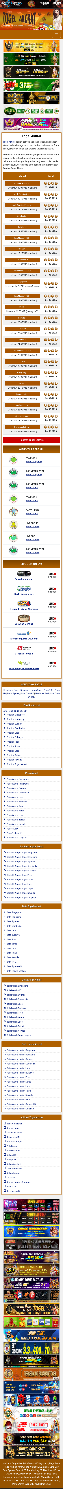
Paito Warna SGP (32, 1467)
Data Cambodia (14, 926)
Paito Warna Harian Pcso (18, 1077)
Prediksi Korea (13, 746)
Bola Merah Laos (14, 1004)
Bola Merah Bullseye (16, 1008)
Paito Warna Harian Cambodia (20, 1063)
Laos (22, 361)
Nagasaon (25, 690)
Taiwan (22, 329)
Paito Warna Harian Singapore (20, 1050)
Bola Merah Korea (15, 1017)
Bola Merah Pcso (14, 1013)
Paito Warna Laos (14, 797)
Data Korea (11, 944)
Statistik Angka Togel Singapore (21, 852)
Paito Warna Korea (15, 810)
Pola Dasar (11, 1146)
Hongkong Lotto (21, 405)
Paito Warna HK (30, 1463)
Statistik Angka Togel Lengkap (21, 897)
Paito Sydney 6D (14, 833)
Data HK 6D (11, 962)
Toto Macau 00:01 (21, 183)
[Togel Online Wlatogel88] (31, 1296)
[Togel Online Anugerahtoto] (31, 1387)
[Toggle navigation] (56, 35)
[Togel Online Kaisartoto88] (31, 1322)
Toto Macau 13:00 (21, 238)
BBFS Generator (14, 1123)
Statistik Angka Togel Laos (19, 884)
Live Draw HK (27, 693)
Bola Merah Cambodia (17, 999)
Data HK (45, 1467)
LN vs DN (10, 1177)
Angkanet (38, 1473)
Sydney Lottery (21, 416)
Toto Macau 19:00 (21, 296)
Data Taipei (11, 953)
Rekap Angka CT (14, 1164)
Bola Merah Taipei (15, 1026)
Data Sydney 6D (14, 966)
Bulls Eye (22, 227)
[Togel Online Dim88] (31, 59)
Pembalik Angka (14, 1141)
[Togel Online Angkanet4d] (31, 1413)
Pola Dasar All (13, 1150)
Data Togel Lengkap (16, 971)
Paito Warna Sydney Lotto (47, 1477)
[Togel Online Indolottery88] (31, 1400)
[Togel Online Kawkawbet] (31, 1244)
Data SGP (54, 1467)
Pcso (21, 307)
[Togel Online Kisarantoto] (31, 98)
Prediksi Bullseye (14, 737)
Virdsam (7, 1463)
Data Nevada (12, 957)
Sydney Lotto (21, 394)
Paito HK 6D (12, 828)
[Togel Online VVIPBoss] (31, 46)
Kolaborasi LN (13, 1137)
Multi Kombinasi (14, 1168)
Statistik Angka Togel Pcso (19, 875)
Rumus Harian (13, 1128)
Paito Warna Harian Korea (18, 1082)
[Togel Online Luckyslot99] (31, 1348)
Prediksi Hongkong (15, 719)
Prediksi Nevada (14, 759)
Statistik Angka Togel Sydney (20, 861)
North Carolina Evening (21, 205)
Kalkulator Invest (14, 1132)
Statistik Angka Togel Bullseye (21, 870)
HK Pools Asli (44, 1484)
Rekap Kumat (13, 1173)
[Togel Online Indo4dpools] (31, 1335)
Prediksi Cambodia (15, 728)
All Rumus (11, 1186)
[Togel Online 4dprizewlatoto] (31, 1309)
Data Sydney (12, 921)
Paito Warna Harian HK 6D (18, 1099)
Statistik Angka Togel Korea (19, 879)
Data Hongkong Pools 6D (15, 711)
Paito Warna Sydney (16, 788)
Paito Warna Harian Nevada (19, 1095)
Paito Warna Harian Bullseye (20, 1073)
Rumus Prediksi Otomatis (18, 1182)
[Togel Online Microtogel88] (31, 1205)
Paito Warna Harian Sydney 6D (21, 1104)
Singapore (21, 282)
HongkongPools (26, 1477)
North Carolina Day (22, 194)
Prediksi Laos (12, 733)
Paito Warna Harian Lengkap (20, 1108)
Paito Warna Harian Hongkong (20, 1054)
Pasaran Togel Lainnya (32, 439)
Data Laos (11, 930)
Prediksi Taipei (13, 755)
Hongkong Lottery (21, 427)
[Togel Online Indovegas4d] (31, 1452)
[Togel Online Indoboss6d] (31, 1218)
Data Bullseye (13, 935)
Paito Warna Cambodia (17, 792)
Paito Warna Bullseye (16, 801)
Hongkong (21, 372)
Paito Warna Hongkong (17, 784)
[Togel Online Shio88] (31, 1439)
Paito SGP (48, 690)
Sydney (22, 249)
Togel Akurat (31, 136)
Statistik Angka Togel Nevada (20, 893)
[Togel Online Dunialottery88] (31, 1374)
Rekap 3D (11, 1155)
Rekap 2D (11, 1159)
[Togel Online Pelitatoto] (31, 111)
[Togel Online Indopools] (31, 1426)
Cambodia (21, 216)
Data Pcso (11, 939)
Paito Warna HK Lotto (14, 1480)
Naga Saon (37, 690)
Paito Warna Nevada (16, 824)
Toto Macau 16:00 (21, 271)
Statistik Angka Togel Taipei (19, 888)
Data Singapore (14, 912)
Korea (21, 340)
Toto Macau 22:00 (21, 351)
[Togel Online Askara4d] (31, 1270)
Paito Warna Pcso (15, 806)
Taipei (21, 383)
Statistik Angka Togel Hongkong (21, 857)
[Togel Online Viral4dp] (31, 124)
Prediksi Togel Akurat (16, 764)
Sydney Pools (50, 1473)
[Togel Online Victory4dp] (31, 1231)
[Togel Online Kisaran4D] (31, 85)
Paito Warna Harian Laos (18, 1068)
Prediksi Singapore (15, 715)
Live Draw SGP (42, 693)
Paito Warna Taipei (15, 819)
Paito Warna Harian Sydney (19, 1059)
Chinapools (21, 260)
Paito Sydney (13, 693)
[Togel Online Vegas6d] (31, 1257)
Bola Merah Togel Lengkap (19, 1035)
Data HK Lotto (31, 1480)
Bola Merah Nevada (15, 1031)
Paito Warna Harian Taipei (18, 1091)
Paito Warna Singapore (17, 779)
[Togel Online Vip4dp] (31, 1361)
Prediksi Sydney (14, 724)
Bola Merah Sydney (15, 995)
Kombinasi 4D (13, 1191)
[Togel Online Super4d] (31, 72)
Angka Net (17, 1463)
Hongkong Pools (11, 690)
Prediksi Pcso (12, 742)
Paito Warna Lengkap (16, 837)
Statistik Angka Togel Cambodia (21, 866)
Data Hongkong (13, 917)
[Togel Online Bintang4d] (31, 1283)
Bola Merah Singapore (17, 986)
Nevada (21, 318)
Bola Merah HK (13, 990)
